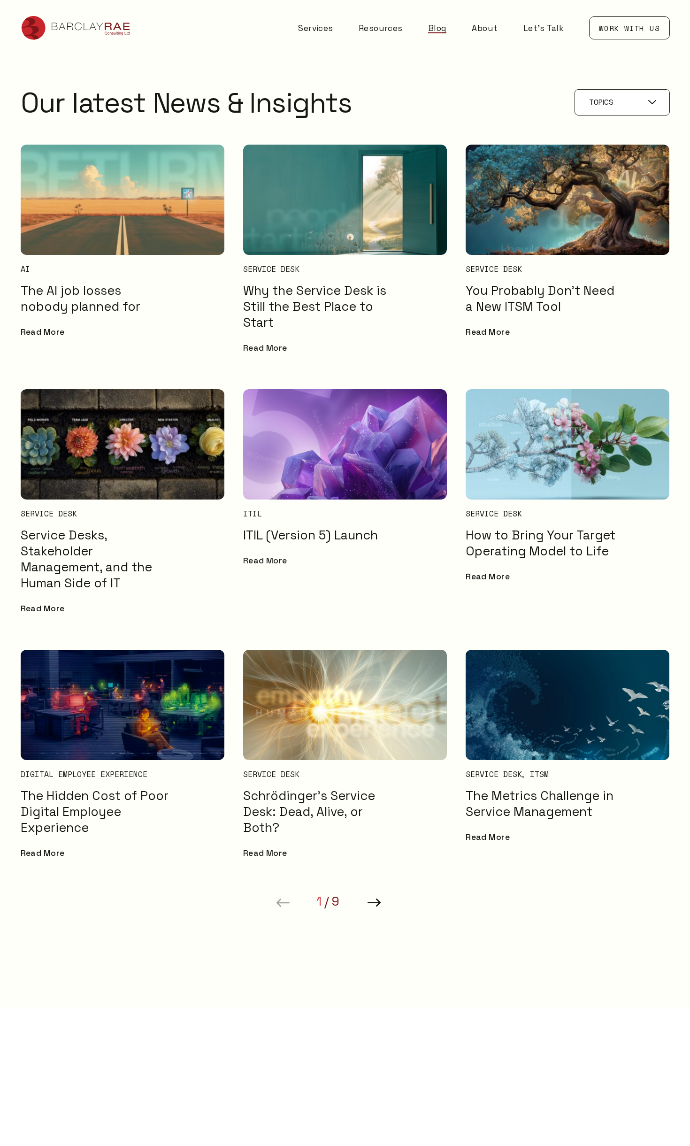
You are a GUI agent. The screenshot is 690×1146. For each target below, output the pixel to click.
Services (315, 28)
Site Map (595, 1082)
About (485, 28)
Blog (437, 28)
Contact (594, 1043)
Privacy (592, 1099)
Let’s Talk (543, 28)
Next (374, 902)
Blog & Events (606, 1010)
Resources (381, 28)
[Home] (76, 27)
